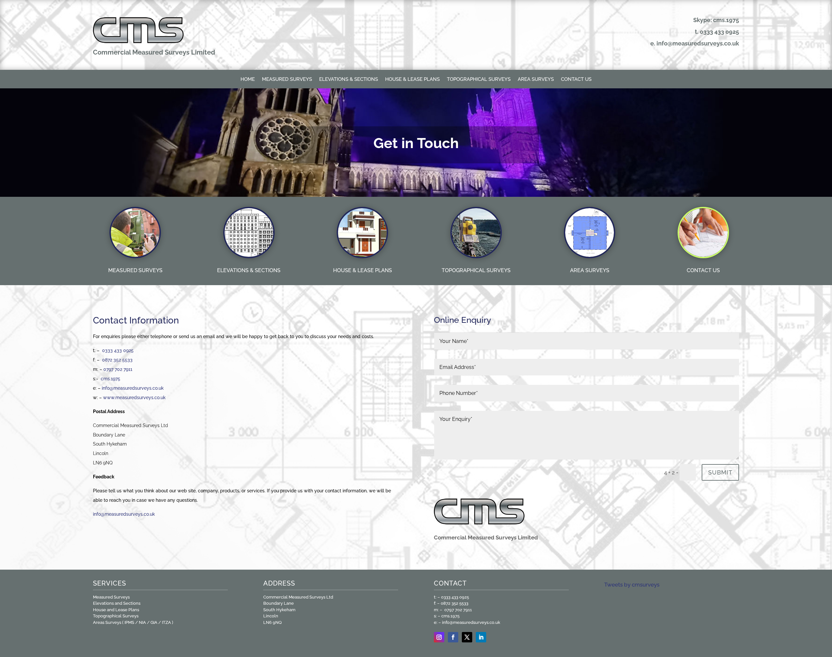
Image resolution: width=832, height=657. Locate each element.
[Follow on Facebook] (453, 637)
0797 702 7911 (117, 369)
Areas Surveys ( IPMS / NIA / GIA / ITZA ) (133, 622)
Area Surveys (536, 79)
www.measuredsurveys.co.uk (134, 397)
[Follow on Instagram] (439, 637)
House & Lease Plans (412, 79)
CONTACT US (703, 270)
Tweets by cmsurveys (631, 584)
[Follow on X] (467, 637)
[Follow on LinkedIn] (481, 637)
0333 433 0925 (719, 31)
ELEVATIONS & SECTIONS (248, 270)
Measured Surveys (287, 79)
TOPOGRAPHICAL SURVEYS (476, 270)
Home (247, 79)
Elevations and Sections (116, 603)
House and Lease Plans (116, 609)
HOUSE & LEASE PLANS (362, 270)
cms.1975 (110, 378)
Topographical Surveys (479, 79)
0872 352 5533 (117, 359)
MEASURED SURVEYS (135, 270)
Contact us (576, 79)
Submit (720, 472)
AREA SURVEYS (589, 270)
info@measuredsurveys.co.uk (697, 43)
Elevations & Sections (348, 79)
